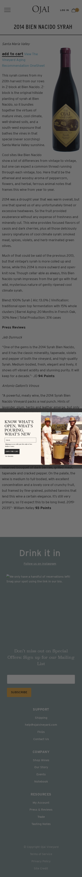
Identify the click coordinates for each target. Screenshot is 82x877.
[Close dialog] (79, 414)
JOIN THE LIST (12, 451)
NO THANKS (9, 456)
